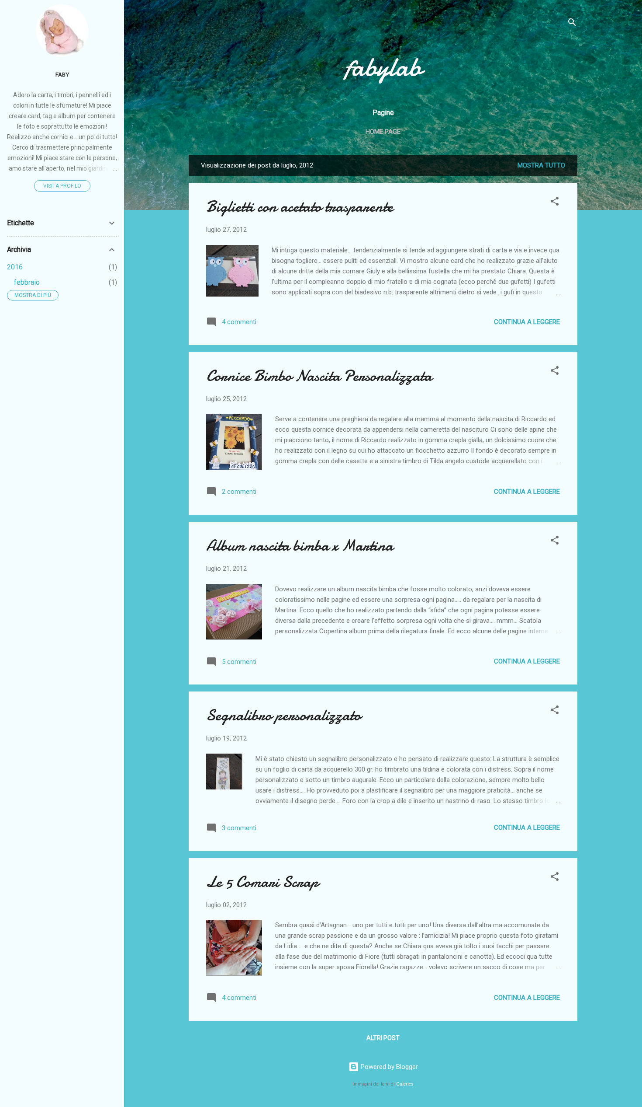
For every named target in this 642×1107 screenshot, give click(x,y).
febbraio (27, 282)
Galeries (405, 1084)
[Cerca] (572, 23)
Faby (62, 74)
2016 (15, 267)
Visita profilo (62, 186)
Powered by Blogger (388, 1067)
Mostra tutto (541, 165)
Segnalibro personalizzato (283, 715)
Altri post (383, 1037)
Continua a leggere (527, 322)
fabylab (383, 67)
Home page (383, 132)
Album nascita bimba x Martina (299, 545)
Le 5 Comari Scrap (262, 882)
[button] (554, 203)
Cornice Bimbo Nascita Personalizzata (319, 376)
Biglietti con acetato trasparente (299, 206)
